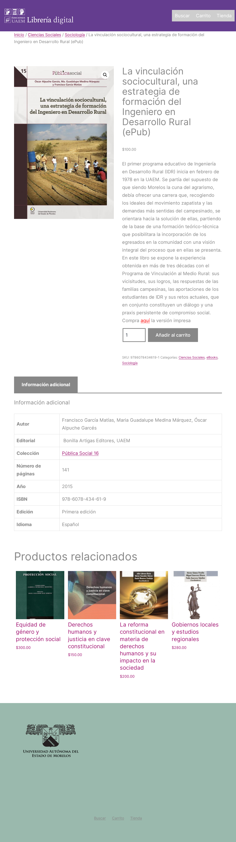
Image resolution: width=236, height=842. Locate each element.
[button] (105, 75)
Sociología (75, 34)
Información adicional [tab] (46, 384)
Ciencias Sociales (44, 34)
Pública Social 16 (80, 453)
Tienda (224, 15)
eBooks (212, 357)
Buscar (182, 15)
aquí (145, 320)
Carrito (203, 15)
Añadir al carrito (173, 335)
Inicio (19, 34)
